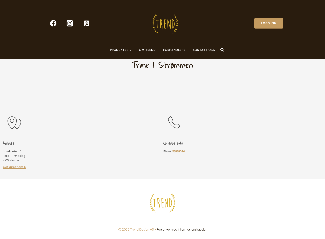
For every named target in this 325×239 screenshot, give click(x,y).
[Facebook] (53, 23)
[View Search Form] (222, 50)
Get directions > (14, 167)
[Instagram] (69, 23)
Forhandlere (174, 50)
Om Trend (147, 50)
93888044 (178, 151)
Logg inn (268, 23)
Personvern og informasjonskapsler (182, 229)
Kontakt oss (204, 50)
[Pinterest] (86, 23)
